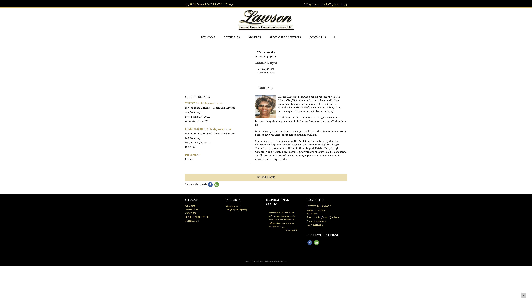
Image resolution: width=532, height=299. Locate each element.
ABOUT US (254, 37)
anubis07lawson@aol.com (326, 217)
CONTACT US (317, 37)
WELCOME (208, 37)
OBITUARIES (231, 37)
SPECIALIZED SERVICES (285, 37)
